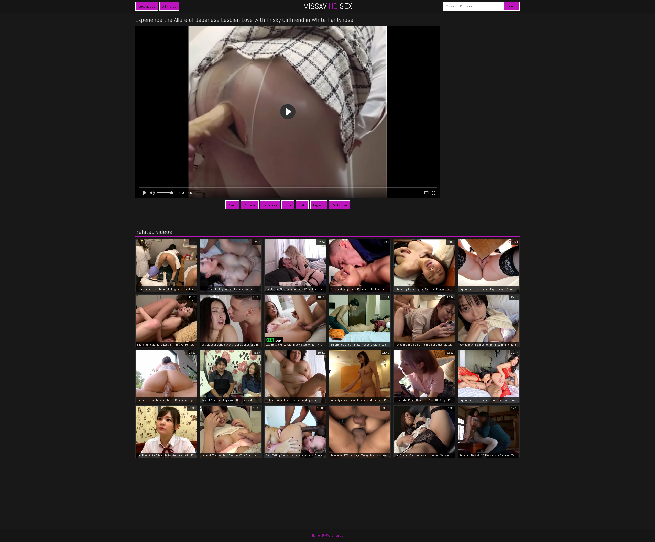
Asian (232, 205)
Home (316, 535)
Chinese (250, 205)
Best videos (146, 6)
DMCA (326, 535)
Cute (288, 205)
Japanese (270, 205)
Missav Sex (327, 6)
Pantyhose (339, 205)
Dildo (302, 205)
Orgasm (318, 205)
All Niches (169, 6)
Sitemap (337, 535)
